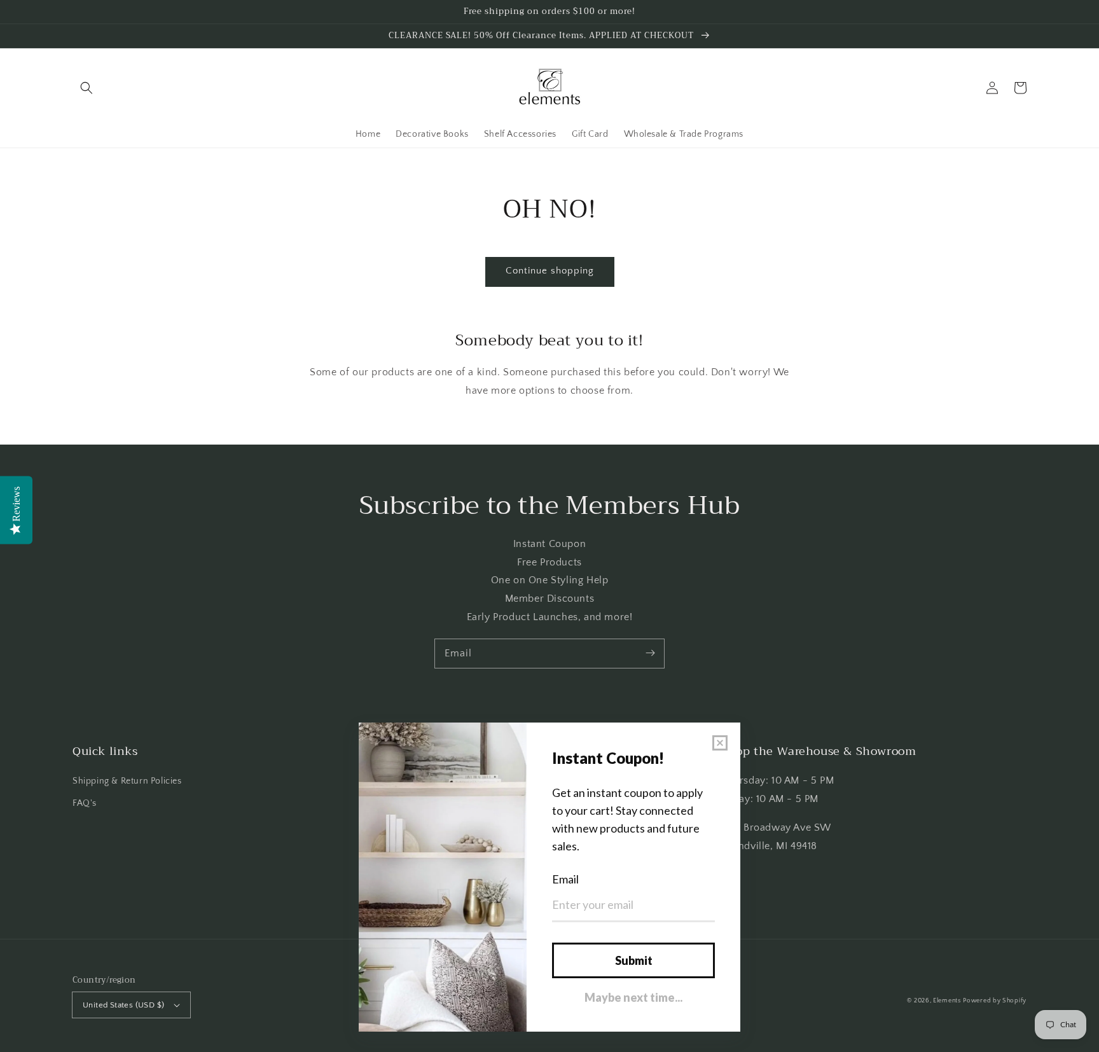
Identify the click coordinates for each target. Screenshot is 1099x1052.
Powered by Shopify (994, 1000)
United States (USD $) (123, 1004)
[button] (86, 88)
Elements (947, 1000)
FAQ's (85, 803)
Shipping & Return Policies (127, 781)
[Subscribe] (650, 653)
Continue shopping (550, 270)
